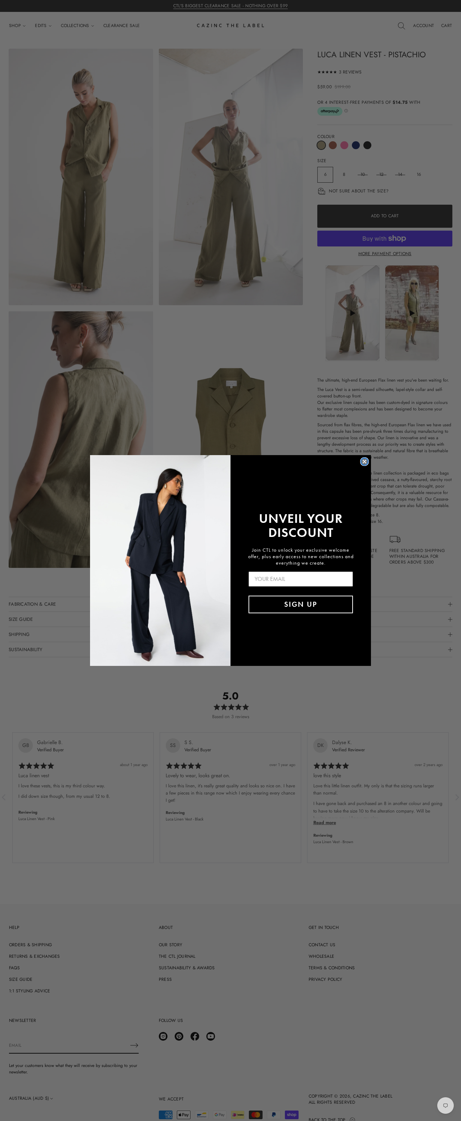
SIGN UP (300, 604)
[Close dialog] (364, 461)
